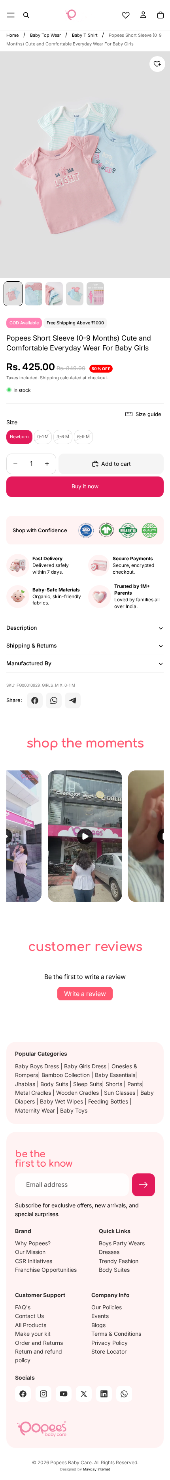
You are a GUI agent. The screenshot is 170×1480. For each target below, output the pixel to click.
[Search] (26, 15)
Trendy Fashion (118, 1260)
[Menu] (10, 15)
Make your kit (33, 1333)
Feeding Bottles (109, 1101)
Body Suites (114, 1269)
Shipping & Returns (31, 645)
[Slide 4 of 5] (74, 293)
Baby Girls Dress (86, 1066)
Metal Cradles (34, 1092)
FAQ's (22, 1307)
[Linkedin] (104, 1393)
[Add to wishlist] (157, 64)
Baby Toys (73, 1110)
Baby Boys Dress (37, 1066)
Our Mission (30, 1251)
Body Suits (55, 1084)
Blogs (98, 1324)
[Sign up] (143, 1184)
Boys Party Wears (122, 1242)
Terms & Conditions (116, 1333)
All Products (30, 1324)
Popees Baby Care (71, 1462)
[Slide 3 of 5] (54, 293)
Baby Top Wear (46, 35)
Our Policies (106, 1307)
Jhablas (26, 1084)
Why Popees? (33, 1242)
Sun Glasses (120, 1092)
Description (21, 627)
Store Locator (109, 1351)
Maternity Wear (36, 1110)
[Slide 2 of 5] (33, 293)
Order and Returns (39, 1342)
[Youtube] (63, 1393)
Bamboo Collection (66, 1074)
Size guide (148, 414)
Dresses (109, 1251)
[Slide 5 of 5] (95, 293)
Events (100, 1315)
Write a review (85, 994)
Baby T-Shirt (85, 35)
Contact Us (29, 1315)
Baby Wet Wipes (62, 1101)
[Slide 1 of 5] (13, 293)
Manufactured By (28, 663)
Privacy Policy (109, 1342)
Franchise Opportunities (46, 1269)
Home (12, 35)
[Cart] (160, 15)
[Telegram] (73, 700)
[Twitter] (83, 1393)
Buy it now (85, 486)
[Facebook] (35, 700)
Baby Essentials (115, 1074)
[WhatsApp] (54, 700)
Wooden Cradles (78, 1092)
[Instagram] (43, 1393)
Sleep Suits (87, 1084)
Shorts (115, 1084)
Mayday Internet (96, 1469)
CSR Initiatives (33, 1260)
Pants (134, 1084)
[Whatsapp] (124, 1393)
